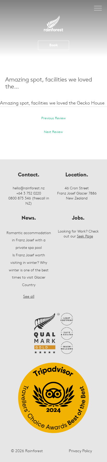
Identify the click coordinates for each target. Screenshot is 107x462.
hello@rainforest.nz (29, 187)
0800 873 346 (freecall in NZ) (28, 201)
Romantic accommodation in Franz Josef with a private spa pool (28, 240)
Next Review (53, 131)
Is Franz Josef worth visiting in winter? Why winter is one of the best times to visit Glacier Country (29, 269)
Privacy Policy (80, 450)
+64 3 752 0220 (28, 193)
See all (28, 296)
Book (53, 44)
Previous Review (53, 118)
